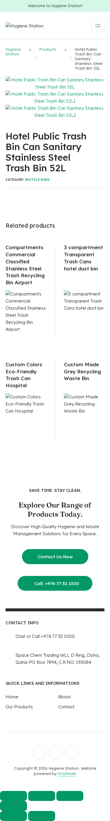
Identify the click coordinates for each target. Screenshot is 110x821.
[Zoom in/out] (13, 796)
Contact (66, 707)
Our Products (19, 707)
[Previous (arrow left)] (13, 816)
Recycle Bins (37, 180)
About (64, 697)
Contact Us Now (55, 556)
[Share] (69, 796)
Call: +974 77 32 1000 (55, 583)
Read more (39, 330)
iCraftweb (67, 773)
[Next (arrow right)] (41, 816)
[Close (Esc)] (13, 806)
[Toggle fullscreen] (41, 796)
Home (12, 697)
